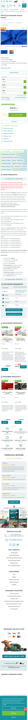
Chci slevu (14, 121)
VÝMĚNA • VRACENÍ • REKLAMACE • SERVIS (14, 656)
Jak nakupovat (14, 553)
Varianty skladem (14, 72)
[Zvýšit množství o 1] (6, 114)
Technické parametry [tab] (17, 151)
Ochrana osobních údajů (14, 560)
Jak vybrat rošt (14, 599)
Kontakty (14, 585)
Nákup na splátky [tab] (17, 163)
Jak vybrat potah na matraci (14, 596)
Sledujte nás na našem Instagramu (14, 508)
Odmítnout (13, 717)
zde (5, 704)
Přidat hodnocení (14, 582)
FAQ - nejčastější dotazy (14, 565)
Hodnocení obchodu (14, 455)
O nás (14, 574)
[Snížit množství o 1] (6, 116)
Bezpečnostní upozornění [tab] (8, 154)
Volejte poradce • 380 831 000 (14, 178)
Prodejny (14, 577)
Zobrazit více (14, 502)
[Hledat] (7, 5)
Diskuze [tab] (24, 166)
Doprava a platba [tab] (5, 160)
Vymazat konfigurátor (21, 95)
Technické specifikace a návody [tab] (10, 157)
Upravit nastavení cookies (14, 667)
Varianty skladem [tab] (6, 166)
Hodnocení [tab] (18, 166)
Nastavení (13, 708)
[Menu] (24, 5)
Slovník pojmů (14, 609)
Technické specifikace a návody (14, 558)
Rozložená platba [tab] (6, 163)
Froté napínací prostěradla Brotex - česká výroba (21, 291)
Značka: (19, 22)
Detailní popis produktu (6, 68)
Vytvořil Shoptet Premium (9, 663)
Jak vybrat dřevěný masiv (14, 606)
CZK (23, 1)
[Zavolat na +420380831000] (1, 1)
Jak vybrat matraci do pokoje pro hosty (14, 601)
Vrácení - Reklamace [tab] (17, 160)
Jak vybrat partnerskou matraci (14, 604)
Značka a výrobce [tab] (6, 169)
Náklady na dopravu (9, 133)
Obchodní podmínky (14, 555)
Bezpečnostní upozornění (14, 314)
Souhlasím (13, 713)
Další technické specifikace (14, 309)
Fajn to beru (18, 115)
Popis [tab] (6, 151)
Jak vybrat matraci (14, 593)
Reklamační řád (14, 563)
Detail (5, 369)
